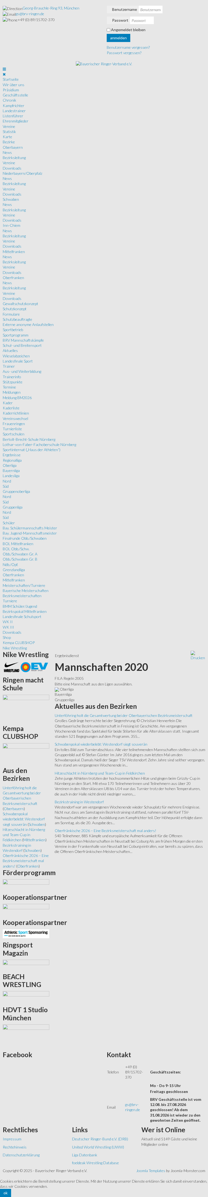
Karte (7, 136)
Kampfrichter (13, 105)
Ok (6, 1192)
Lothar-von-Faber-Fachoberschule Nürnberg (39, 444)
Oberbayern (13, 147)
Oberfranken (13, 277)
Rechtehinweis (15, 1147)
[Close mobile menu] (4, 74)
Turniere (10, 600)
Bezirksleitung (14, 157)
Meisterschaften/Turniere (24, 585)
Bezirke (9, 142)
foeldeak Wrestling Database (95, 1162)
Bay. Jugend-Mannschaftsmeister (30, 533)
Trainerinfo (12, 376)
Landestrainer (14, 110)
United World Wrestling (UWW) (98, 1147)
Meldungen (12, 392)
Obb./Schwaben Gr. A (20, 554)
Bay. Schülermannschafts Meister (30, 528)
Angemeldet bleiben (128, 29)
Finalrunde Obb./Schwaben (25, 538)
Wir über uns (13, 84)
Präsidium (11, 90)
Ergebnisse (12, 454)
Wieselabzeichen (16, 356)
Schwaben (11, 199)
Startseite (11, 79)
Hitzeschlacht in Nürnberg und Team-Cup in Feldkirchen (100, 773)
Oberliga (10, 465)
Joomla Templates (150, 1170)
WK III (8, 627)
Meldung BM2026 (17, 397)
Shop (7, 637)
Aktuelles (10, 350)
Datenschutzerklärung (21, 1155)
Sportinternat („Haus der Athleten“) (31, 449)
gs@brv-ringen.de (30, 13)
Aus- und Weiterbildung (22, 371)
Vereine (9, 126)
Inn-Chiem (11, 225)
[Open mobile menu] (4, 69)
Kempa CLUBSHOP (19, 642)
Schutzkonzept (15, 308)
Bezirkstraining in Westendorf (79, 802)
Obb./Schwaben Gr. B (20, 559)
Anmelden (118, 37)
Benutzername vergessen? (128, 47)
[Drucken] (198, 655)
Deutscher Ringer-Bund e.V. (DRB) (100, 1139)
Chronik (9, 100)
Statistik (9, 131)
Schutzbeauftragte (17, 319)
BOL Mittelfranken (18, 543)
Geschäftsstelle (15, 95)
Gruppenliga (12, 507)
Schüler (9, 522)
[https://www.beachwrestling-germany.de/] (26, 996)
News (7, 152)
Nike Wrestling (15, 648)
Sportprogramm (15, 335)
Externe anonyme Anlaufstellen (28, 324)
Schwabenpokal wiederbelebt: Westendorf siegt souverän (101, 744)
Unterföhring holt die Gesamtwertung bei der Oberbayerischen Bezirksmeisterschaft (124, 715)
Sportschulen (13, 434)
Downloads (12, 168)
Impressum (12, 1139)
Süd (6, 486)
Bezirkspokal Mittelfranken (25, 611)
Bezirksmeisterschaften (22, 595)
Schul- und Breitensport (22, 345)
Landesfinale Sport (18, 361)
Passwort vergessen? (124, 52)
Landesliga (11, 475)
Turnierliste (12, 428)
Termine (9, 387)
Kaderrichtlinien (16, 413)
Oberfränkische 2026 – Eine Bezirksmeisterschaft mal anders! (105, 830)
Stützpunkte (12, 382)
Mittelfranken (14, 251)
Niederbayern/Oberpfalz (22, 173)
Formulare (11, 314)
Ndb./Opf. (10, 564)
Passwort (120, 20)
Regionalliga (12, 460)
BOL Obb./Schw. (16, 548)
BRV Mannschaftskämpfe (23, 340)
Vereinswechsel (15, 418)
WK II (8, 621)
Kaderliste (11, 408)
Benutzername (124, 9)
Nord (7, 481)
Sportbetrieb (13, 329)
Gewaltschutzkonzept (20, 303)
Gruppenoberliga (16, 491)
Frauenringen (14, 423)
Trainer (9, 366)
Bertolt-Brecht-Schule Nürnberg (29, 439)
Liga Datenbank (84, 1155)
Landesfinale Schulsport (22, 616)
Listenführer (13, 116)
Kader (8, 402)
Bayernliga (11, 470)
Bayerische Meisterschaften (25, 590)
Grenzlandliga (14, 569)
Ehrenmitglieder (15, 121)
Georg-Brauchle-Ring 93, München (50, 8)
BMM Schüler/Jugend (20, 606)
